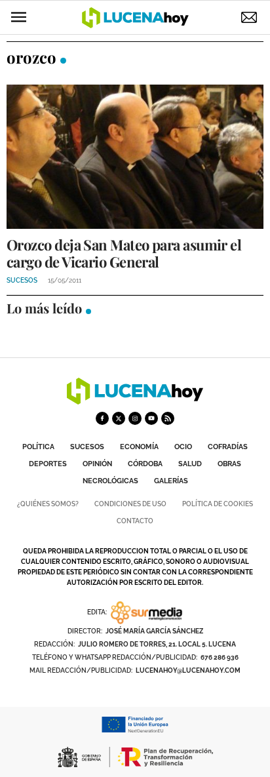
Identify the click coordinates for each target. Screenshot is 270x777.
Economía (139, 447)
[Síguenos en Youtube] (151, 418)
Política (38, 447)
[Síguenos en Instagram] (135, 418)
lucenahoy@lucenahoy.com (188, 670)
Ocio (183, 447)
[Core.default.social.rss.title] (167, 418)
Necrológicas (110, 481)
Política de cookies (217, 504)
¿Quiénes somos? (48, 504)
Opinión (97, 464)
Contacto (135, 521)
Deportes (48, 464)
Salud (190, 464)
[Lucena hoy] (135, 401)
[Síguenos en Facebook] (102, 418)
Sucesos (87, 447)
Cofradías (228, 447)
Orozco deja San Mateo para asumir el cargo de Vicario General (124, 253)
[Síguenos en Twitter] (118, 418)
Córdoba (145, 464)
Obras (229, 464)
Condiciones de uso (130, 504)
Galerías (171, 481)
